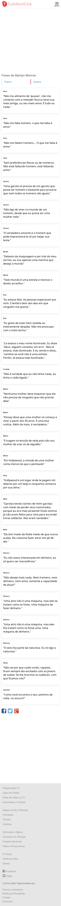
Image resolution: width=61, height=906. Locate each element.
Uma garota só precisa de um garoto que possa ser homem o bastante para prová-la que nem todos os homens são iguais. (29, 189)
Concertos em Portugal (14, 836)
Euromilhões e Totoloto (14, 802)
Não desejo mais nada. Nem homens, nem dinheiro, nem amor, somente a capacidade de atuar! (30, 581)
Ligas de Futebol (11, 792)
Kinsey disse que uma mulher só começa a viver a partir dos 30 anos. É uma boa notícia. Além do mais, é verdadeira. (30, 420)
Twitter (9, 876)
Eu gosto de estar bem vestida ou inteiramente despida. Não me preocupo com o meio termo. (28, 326)
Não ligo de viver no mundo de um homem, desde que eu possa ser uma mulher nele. (26, 213)
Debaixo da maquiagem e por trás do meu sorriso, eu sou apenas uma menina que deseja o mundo (29, 259)
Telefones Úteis (10, 858)
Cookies (6, 897)
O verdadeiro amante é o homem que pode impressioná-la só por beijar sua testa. (27, 236)
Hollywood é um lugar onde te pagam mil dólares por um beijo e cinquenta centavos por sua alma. (29, 483)
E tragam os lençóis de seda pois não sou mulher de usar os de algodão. (29, 442)
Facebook (11, 871)
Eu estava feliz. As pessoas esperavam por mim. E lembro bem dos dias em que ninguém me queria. (29, 303)
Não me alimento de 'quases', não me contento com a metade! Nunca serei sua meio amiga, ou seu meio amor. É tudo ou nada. (29, 101)
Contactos (7, 901)
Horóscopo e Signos (13, 832)
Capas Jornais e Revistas (15, 810)
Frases (8, 81)
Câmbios (7, 824)
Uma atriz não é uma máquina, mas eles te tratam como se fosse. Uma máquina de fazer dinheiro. (30, 604)
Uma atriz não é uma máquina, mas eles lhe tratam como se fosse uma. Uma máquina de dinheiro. (28, 627)
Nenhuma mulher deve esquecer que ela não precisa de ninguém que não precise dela (29, 397)
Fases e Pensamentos (14, 846)
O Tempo (7, 854)
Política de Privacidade (13, 893)
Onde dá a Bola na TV (14, 797)
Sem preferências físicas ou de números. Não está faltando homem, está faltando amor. (29, 166)
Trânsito (7, 819)
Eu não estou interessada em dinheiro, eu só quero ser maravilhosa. (29, 559)
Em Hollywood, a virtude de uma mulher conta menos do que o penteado (28, 462)
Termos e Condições (12, 889)
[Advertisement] (30, 40)
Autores (37, 81)
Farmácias (8, 814)
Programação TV (11, 788)
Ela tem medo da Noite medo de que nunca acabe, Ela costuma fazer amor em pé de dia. (30, 537)
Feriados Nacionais (12, 841)
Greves (6, 863)
